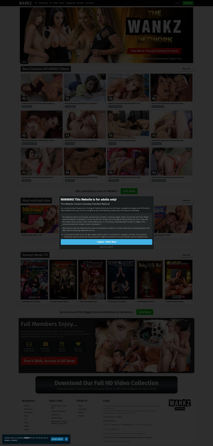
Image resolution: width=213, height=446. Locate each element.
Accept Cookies (57, 439)
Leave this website (106, 247)
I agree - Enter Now (106, 241)
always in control (11, 440)
